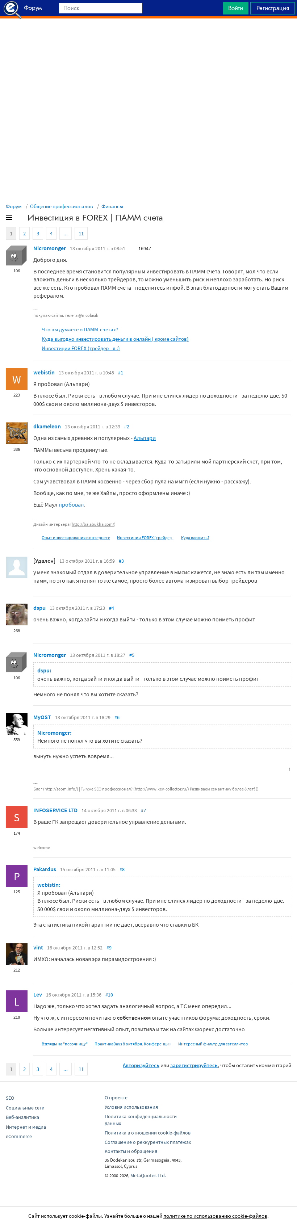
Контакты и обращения (131, 1151)
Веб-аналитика (22, 1117)
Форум (14, 206)
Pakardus (44, 869)
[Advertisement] (148, 36)
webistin (44, 372)
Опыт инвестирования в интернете (76, 537)
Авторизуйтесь (141, 1065)
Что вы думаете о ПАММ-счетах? (80, 329)
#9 (109, 947)
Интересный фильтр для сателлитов (213, 1043)
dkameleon (47, 426)
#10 (109, 994)
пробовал (71, 504)
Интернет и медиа (26, 1127)
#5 (131, 655)
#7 (143, 810)
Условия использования (131, 1107)
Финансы (112, 206)
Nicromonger (49, 248)
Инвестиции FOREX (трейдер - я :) (81, 348)
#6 (117, 717)
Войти (235, 8)
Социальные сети (25, 1107)
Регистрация (272, 8)
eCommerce (19, 1136)
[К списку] (21, 219)
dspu (39, 607)
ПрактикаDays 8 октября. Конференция (133, 1043)
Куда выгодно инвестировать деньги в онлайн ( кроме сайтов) (115, 338)
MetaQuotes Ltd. (148, 1175)
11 (81, 233)
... (65, 233)
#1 (120, 372)
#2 (126, 426)
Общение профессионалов (61, 206)
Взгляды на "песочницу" (65, 1043)
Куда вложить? (195, 537)
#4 (111, 608)
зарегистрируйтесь (194, 1065)
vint (38, 947)
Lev (37, 994)
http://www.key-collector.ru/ (161, 789)
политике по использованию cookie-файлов (215, 1215)
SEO (10, 1098)
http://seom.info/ (61, 789)
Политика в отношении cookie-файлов (148, 1132)
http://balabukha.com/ (93, 524)
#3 (121, 561)
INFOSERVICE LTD (55, 810)
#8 (122, 869)
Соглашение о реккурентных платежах (148, 1142)
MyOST (42, 717)
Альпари (145, 437)
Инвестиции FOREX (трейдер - (145, 537)
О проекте (116, 1097)
